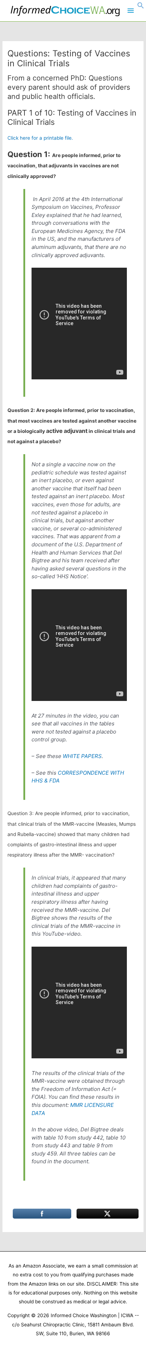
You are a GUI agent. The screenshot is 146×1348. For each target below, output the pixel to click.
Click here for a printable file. (40, 138)
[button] (140, 7)
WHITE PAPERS (82, 756)
